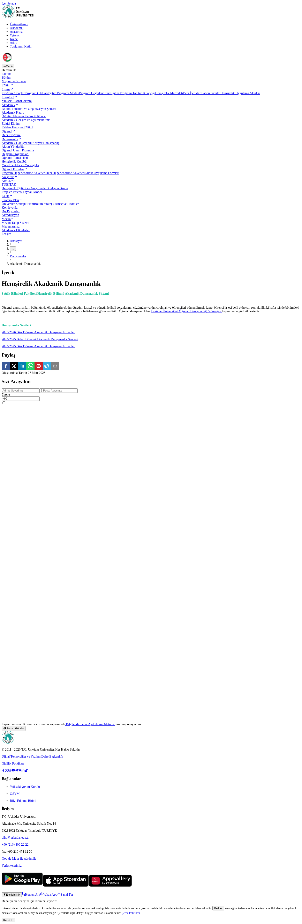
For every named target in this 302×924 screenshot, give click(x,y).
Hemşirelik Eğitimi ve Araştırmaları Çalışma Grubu (35, 188)
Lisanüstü (8, 97)
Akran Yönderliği (13, 146)
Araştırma (16, 31)
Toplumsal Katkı (20, 46)
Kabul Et (8, 920)
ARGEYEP (9, 180)
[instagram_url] (10, 771)
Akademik (16, 28)
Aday (13, 42)
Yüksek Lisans (11, 101)
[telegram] (47, 366)
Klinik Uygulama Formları (102, 173)
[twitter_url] (6, 771)
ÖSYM (15, 793)
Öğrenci (15, 35)
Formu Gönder (15, 728)
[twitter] (14, 366)
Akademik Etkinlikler (16, 230)
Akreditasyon (10, 215)
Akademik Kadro (13, 112)
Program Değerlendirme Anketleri (24, 173)
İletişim (6, 234)
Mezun (6, 219)
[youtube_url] (13, 771)
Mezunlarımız (11, 226)
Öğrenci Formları (13, 169)
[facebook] (6, 366)
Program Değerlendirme (94, 93)
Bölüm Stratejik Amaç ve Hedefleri (57, 204)
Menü (9, 66)
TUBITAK (9, 184)
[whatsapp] (30, 366)
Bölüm (6, 77)
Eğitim (6, 85)
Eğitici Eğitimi (11, 123)
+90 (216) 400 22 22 (15, 844)
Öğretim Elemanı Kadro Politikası (24, 116)
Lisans (6, 89)
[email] (55, 366)
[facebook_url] (3, 771)
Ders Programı (11, 135)
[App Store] (66, 885)
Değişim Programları (15, 154)
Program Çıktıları (36, 93)
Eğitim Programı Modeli (63, 93)
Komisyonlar (10, 207)
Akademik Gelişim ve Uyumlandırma (26, 120)
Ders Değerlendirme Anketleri (65, 173)
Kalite (14, 39)
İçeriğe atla (9, 3)
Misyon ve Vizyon (14, 81)
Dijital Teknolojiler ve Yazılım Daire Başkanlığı (32, 756)
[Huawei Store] (110, 885)
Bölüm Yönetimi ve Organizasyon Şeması (29, 108)
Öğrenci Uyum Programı (18, 150)
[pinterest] (39, 366)
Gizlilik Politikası (13, 763)
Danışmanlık (10, 139)
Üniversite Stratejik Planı (18, 204)
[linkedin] (22, 366)
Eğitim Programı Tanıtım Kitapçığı (132, 93)
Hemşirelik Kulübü (14, 161)
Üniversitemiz (19, 24)
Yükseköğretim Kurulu (25, 786)
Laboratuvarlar (210, 93)
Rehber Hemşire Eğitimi (17, 127)
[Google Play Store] (22, 885)
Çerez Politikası (131, 913)
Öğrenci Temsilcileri (15, 157)
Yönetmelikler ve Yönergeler (20, 165)
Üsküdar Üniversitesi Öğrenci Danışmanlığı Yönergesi (186, 311)
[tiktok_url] (26, 771)
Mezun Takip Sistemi (15, 222)
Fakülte (6, 74)
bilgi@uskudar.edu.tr (15, 837)
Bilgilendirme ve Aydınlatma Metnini (90, 724)
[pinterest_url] (19, 771)
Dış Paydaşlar (11, 211)
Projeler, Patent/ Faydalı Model (22, 192)
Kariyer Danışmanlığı (46, 143)
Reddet (218, 908)
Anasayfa (16, 241)
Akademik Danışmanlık (17, 143)
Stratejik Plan (10, 200)
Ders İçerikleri (192, 93)
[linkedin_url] (23, 771)
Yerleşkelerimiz (12, 865)
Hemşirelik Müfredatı (169, 93)
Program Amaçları (13, 93)
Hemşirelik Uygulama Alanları (240, 93)
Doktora (26, 101)
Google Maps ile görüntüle (19, 858)
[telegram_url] (16, 771)
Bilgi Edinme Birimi (23, 800)
